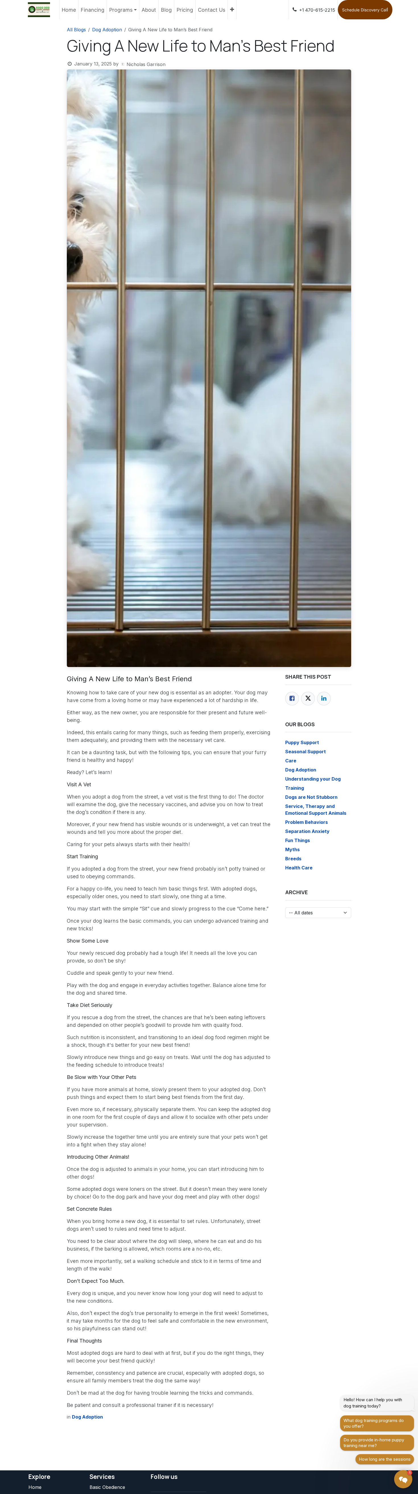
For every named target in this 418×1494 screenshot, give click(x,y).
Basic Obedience (107, 1487)
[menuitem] (68, 9)
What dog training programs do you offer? (373, 1423)
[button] (403, 1479)
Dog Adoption (107, 29)
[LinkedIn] (324, 698)
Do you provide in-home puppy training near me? (373, 1442)
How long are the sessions (385, 1459)
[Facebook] (292, 698)
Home (35, 1487)
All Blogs (76, 29)
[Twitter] (308, 698)
